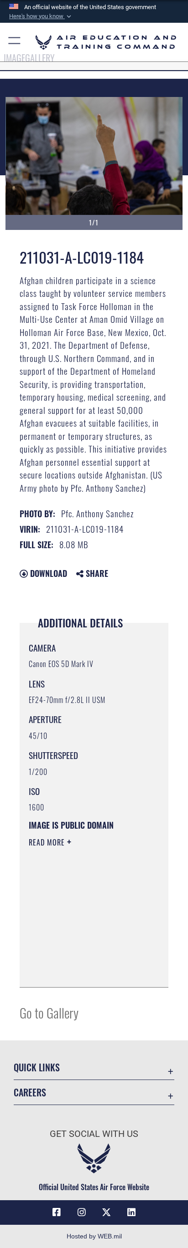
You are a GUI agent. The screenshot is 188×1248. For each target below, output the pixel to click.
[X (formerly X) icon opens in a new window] (106, 1212)
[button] (41, 16)
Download (47, 573)
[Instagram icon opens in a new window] (82, 1212)
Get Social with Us (94, 1134)
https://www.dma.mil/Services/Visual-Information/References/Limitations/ (84, 970)
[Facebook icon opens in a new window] (56, 1212)
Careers (30, 1092)
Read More (48, 842)
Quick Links (37, 1067)
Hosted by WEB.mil (94, 1236)
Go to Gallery (49, 1012)
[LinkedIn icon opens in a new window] (131, 1212)
